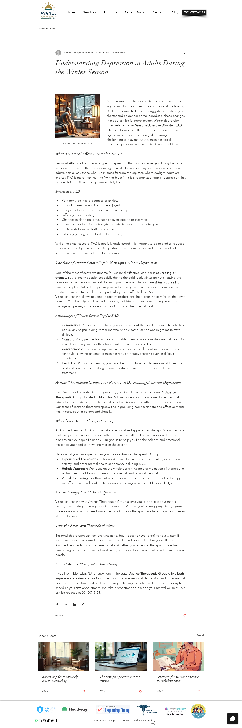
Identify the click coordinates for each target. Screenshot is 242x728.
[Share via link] (83, 604)
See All (200, 635)
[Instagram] (44, 720)
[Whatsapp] (36, 720)
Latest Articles (46, 28)
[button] (71, 12)
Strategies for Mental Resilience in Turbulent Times (178, 679)
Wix (153, 724)
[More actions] (184, 53)
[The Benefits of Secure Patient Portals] (121, 656)
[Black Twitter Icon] (52, 720)
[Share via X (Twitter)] (65, 604)
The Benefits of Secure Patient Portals (120, 679)
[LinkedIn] (40, 720)
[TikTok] (48, 720)
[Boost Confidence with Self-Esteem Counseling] (63, 656)
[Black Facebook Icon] (56, 720)
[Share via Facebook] (57, 604)
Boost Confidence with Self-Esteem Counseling (60, 679)
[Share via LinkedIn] (74, 604)
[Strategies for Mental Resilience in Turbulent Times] (178, 656)
